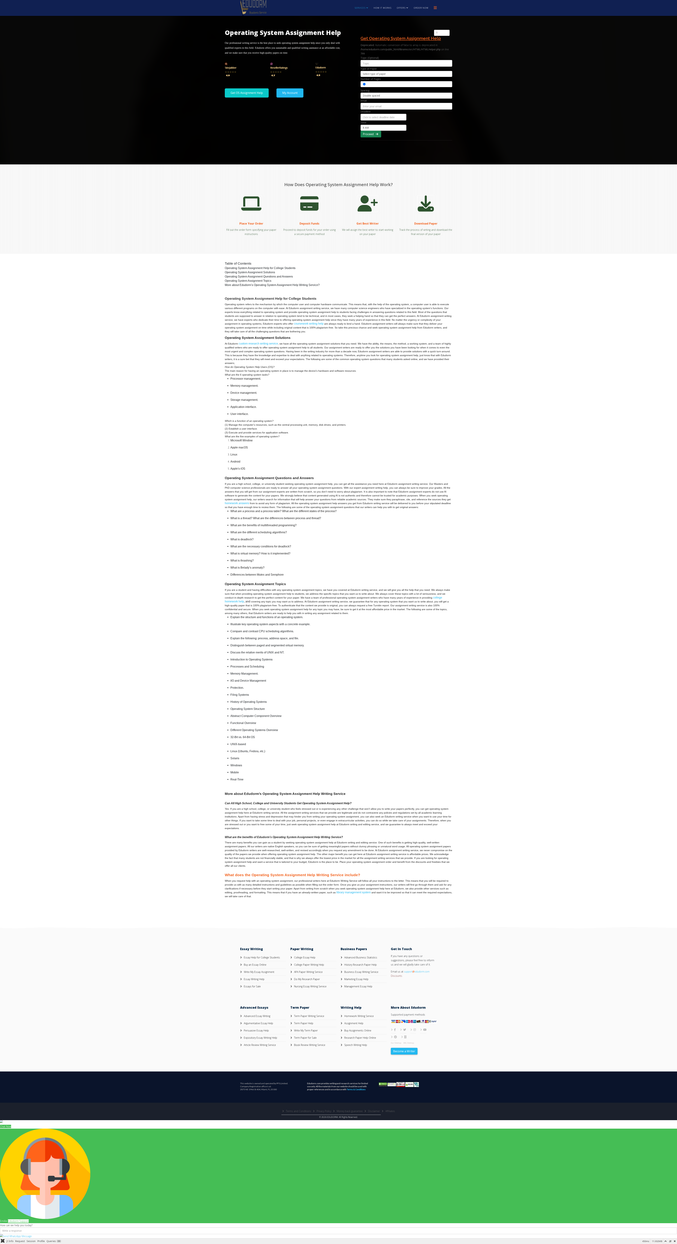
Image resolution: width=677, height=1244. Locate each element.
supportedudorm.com (416, 971)
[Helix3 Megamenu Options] (435, 7)
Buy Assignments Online (357, 1030)
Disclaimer (373, 1111)
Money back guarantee (349, 1111)
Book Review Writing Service (309, 1045)
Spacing (365, 90)
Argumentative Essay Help (258, 1023)
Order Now (421, 7)
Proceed (369, 134)
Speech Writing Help (355, 1045)
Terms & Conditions (356, 1089)
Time (363, 122)
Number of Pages (371, 79)
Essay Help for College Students (261, 957)
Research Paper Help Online (360, 1037)
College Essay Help (304, 957)
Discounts (396, 975)
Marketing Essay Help (356, 979)
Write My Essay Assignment (258, 972)
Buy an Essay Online (254, 964)
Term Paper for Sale (305, 1037)
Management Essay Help (358, 986)
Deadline (366, 111)
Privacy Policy (323, 1111)
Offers (401, 7)
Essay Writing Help (253, 979)
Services (360, 7)
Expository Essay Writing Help (260, 1037)
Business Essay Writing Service (361, 972)
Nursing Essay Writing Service (310, 986)
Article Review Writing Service (259, 1045)
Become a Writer (404, 1051)
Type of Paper (369, 68)
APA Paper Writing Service (308, 972)
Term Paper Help (303, 1023)
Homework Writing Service (359, 1016)
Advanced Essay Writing (256, 1016)
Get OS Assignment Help (247, 93)
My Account (290, 93)
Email (364, 100)
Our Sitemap (396, 1043)
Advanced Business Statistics (360, 957)
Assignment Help (353, 1023)
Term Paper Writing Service (308, 1016)
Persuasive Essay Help (256, 1030)
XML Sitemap (408, 1043)
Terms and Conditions (298, 1111)
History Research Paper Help (360, 964)
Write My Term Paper (305, 1030)
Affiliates (390, 1111)
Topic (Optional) (370, 57)
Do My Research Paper (306, 979)
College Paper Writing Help (308, 964)
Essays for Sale (252, 986)
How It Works (382, 7)
